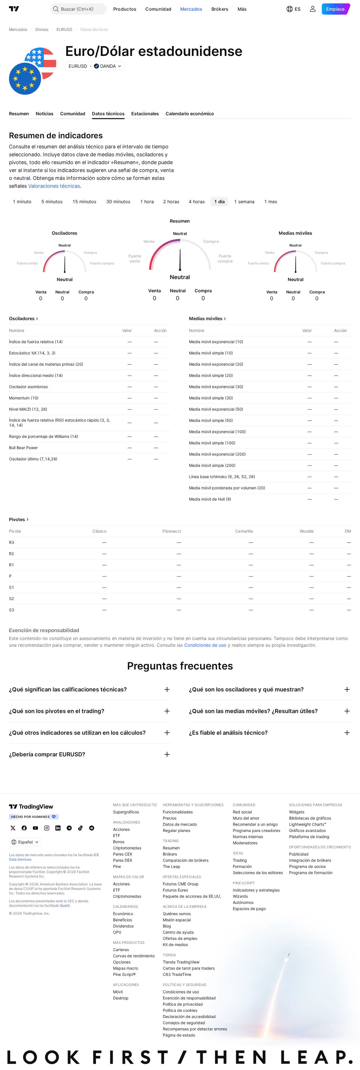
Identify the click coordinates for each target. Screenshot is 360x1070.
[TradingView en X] (13, 828)
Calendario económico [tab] (190, 113)
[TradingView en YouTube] (35, 828)
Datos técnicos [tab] (108, 113)
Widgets (296, 811)
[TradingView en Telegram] (69, 828)
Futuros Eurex (175, 890)
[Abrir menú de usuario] (312, 9)
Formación (242, 866)
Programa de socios (307, 866)
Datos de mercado (180, 824)
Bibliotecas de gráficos (310, 818)
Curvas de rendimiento (134, 955)
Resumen (171, 847)
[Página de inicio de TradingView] (14, 9)
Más (242, 9)
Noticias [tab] (44, 113)
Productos (125, 9)
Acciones (121, 829)
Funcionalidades (178, 811)
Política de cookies (180, 1010)
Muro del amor (246, 818)
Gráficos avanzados (307, 830)
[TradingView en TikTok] (80, 828)
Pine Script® (124, 974)
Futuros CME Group (181, 883)
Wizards (240, 896)
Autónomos (243, 902)
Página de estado (179, 1035)
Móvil (118, 991)
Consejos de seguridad (184, 1022)
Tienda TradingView (181, 962)
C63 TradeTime (177, 974)
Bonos (118, 841)
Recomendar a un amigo (255, 824)
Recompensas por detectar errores (195, 1028)
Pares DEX (122, 860)
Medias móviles (205, 318)
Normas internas (248, 836)
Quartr (65, 905)
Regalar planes (176, 830)
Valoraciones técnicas (54, 186)
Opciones (121, 962)
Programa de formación (310, 872)
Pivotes (17, 519)
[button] (140, 9)
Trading (240, 860)
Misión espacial (177, 919)
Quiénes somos (177, 913)
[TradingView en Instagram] (47, 828)
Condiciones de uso (205, 645)
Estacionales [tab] (145, 113)
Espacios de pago (249, 908)
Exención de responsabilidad (189, 998)
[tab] (22, 201)
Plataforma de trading (309, 836)
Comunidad (158, 9)
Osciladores (22, 318)
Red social (242, 811)
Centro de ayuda (178, 932)
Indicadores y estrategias (256, 890)
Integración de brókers (310, 860)
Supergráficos (126, 811)
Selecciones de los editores (258, 872)
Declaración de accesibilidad (189, 1016)
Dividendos (123, 926)
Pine (117, 866)
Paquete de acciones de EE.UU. (192, 896)
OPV (117, 932)
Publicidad (299, 854)
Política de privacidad (183, 1004)
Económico (123, 913)
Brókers (220, 9)
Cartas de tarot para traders (189, 968)
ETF (116, 835)
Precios (169, 818)
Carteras (121, 949)
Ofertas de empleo (180, 938)
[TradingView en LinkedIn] (58, 828)
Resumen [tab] (19, 113)
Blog (167, 926)
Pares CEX (122, 854)
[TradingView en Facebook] (24, 828)
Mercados (191, 9)
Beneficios (122, 919)
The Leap (171, 866)
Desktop (121, 998)
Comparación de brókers (185, 860)
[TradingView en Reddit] (92, 828)
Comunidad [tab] (72, 113)
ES (297, 9)
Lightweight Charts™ (308, 824)
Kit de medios (175, 944)
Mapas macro (125, 968)
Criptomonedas (127, 847)
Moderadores (245, 842)
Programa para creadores (256, 830)
